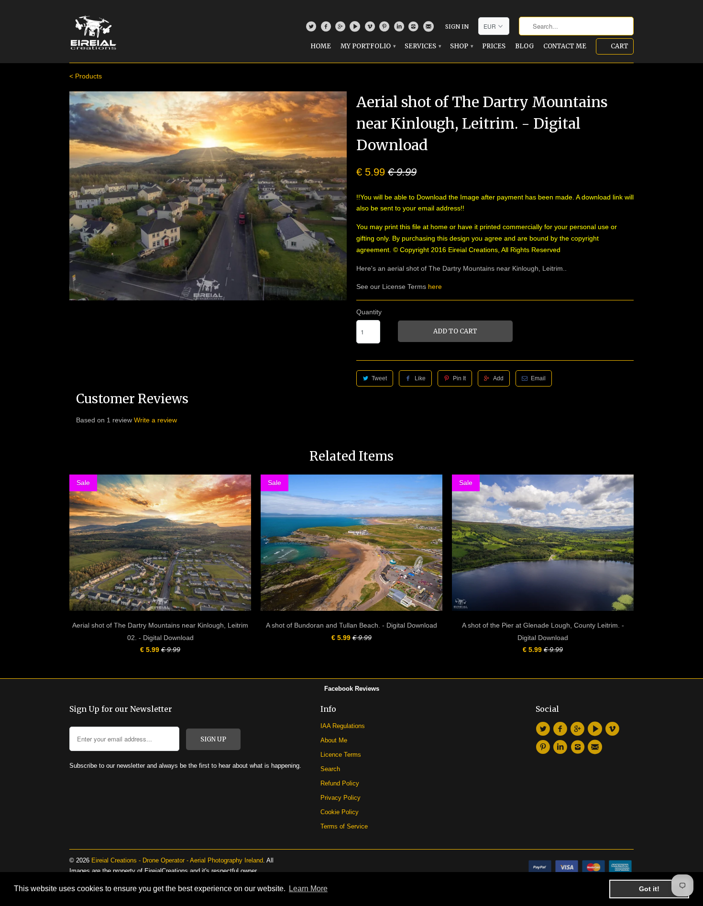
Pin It (459, 378)
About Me (333, 740)
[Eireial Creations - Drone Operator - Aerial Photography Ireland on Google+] (341, 28)
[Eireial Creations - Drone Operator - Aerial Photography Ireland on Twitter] (312, 28)
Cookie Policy (339, 812)
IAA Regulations (342, 725)
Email (538, 378)
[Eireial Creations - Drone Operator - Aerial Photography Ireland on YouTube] (356, 28)
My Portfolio (368, 46)
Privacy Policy (340, 797)
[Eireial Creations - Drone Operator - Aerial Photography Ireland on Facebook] (326, 28)
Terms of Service (344, 826)
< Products (85, 76)
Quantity (369, 312)
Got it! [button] (649, 889)
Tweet (379, 378)
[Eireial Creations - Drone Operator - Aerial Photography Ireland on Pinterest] (385, 28)
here (435, 286)
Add (498, 378)
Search (330, 769)
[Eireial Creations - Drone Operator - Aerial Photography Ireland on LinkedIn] (400, 28)
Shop (461, 46)
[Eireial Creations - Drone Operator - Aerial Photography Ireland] (93, 30)
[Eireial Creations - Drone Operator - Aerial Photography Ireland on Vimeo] (370, 28)
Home (320, 46)
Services (422, 46)
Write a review (155, 420)
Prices (493, 46)
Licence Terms (340, 754)
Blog (524, 46)
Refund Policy (339, 783)
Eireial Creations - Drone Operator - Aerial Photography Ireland (177, 860)
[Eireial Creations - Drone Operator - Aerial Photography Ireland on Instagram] (414, 28)
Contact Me (564, 46)
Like (420, 378)
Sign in (457, 26)
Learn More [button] (308, 888)
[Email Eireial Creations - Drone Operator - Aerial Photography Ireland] (429, 28)
